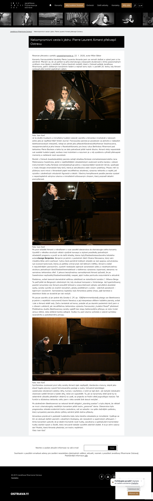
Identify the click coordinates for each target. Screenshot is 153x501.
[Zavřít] (141, 481)
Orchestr (90, 5)
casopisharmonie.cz (65, 55)
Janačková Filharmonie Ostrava (24, 5)
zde (86, 455)
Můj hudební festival (74, 5)
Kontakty (115, 5)
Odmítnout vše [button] (133, 489)
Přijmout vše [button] (133, 493)
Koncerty (58, 5)
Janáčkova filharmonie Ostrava (21, 32)
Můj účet (126, 5)
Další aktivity (102, 5)
